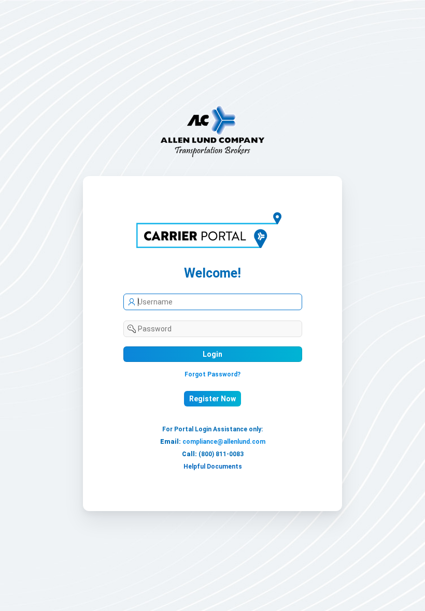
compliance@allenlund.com (223, 441)
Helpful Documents (212, 466)
